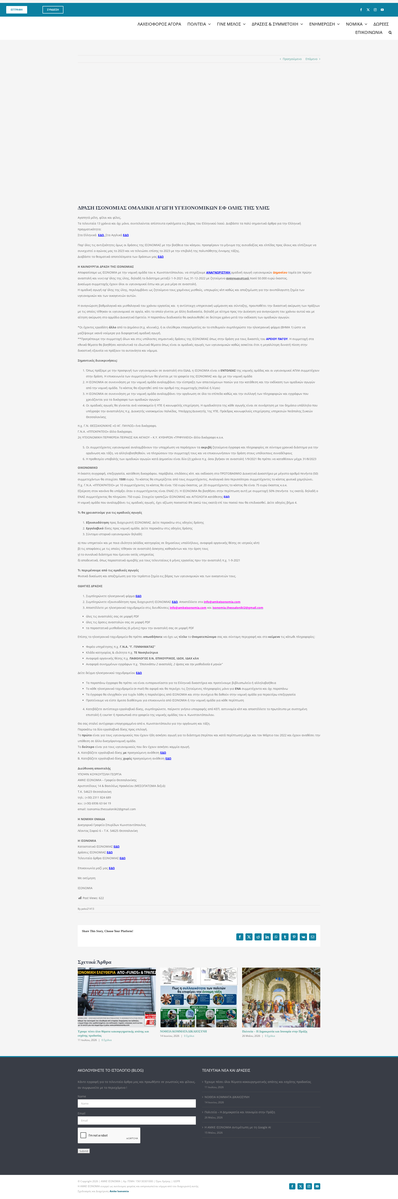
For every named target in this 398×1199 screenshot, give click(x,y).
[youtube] (382, 9)
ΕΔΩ (226, 497)
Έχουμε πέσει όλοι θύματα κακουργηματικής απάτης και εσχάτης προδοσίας (258, 1082)
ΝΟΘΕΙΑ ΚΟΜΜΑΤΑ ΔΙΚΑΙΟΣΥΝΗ (183, 1031)
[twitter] (368, 9)
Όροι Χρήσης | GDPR (168, 1181)
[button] (390, 32)
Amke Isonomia (119, 1191)
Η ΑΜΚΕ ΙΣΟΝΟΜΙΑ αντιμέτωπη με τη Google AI (238, 1127)
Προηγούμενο (292, 59)
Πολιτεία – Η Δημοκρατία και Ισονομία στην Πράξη (274, 1031)
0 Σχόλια (107, 1040)
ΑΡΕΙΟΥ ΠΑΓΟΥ (277, 339)
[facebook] (361, 9)
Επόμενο (311, 59)
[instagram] (375, 9)
